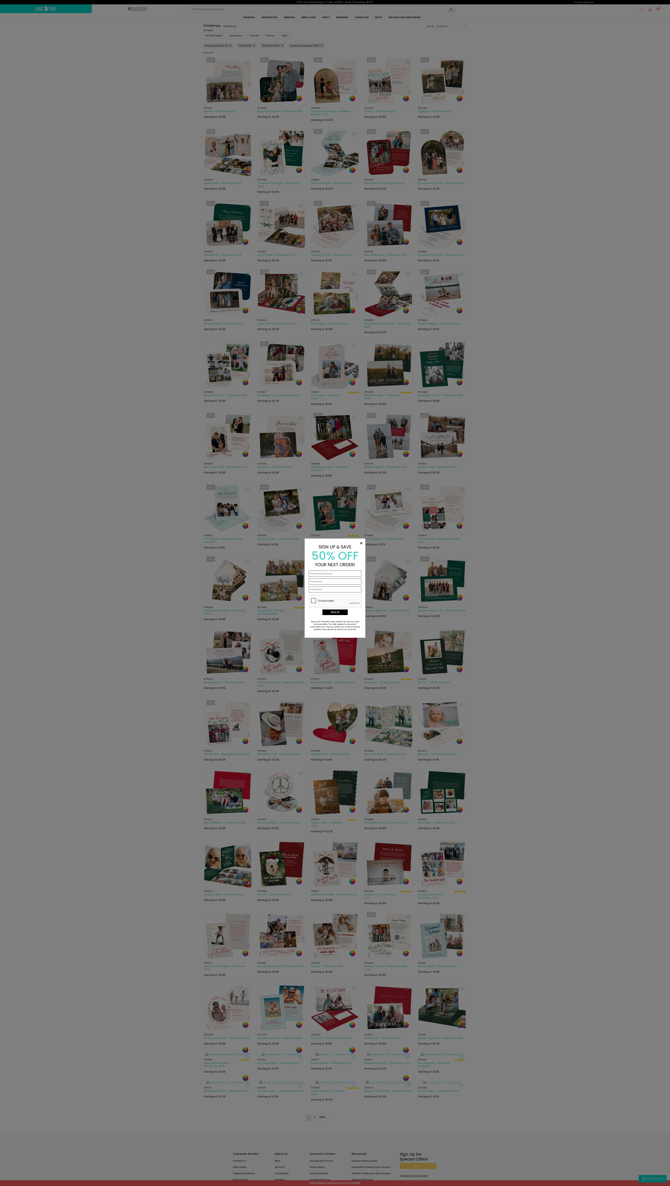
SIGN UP (335, 612)
